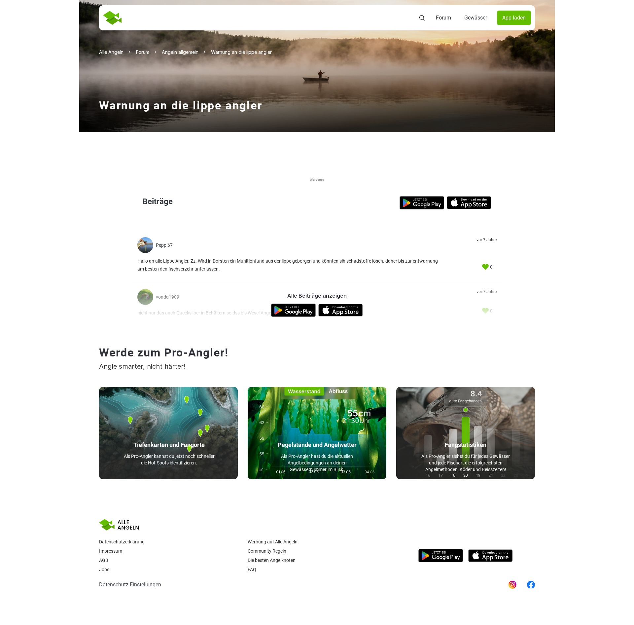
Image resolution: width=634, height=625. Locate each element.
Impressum (110, 551)
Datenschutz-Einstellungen (130, 584)
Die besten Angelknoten (272, 560)
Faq (252, 569)
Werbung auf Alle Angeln (273, 541)
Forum (443, 18)
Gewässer (475, 18)
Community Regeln (267, 551)
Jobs (104, 569)
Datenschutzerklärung (122, 541)
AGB (103, 560)
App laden (514, 18)
